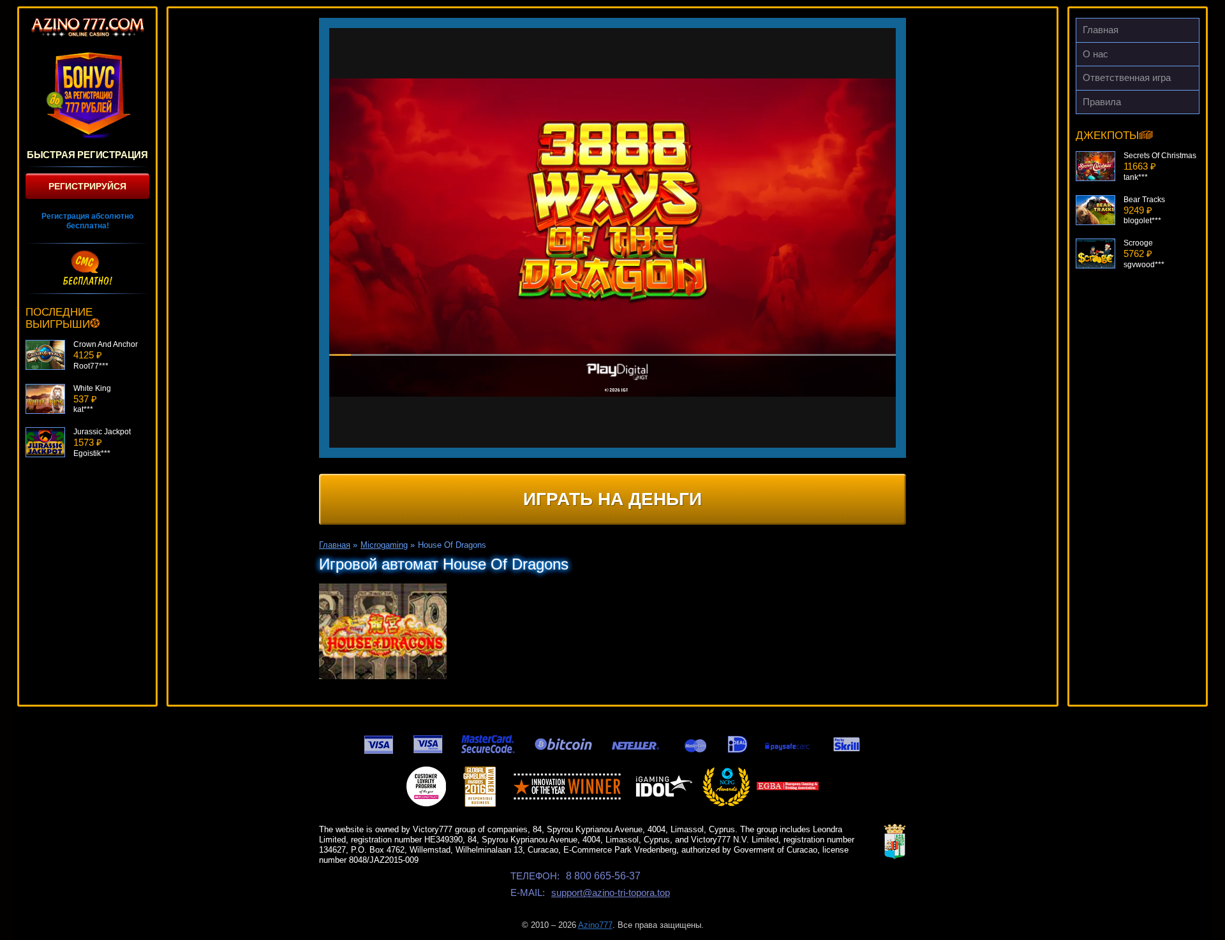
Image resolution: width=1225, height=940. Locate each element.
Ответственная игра (1127, 77)
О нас (1095, 53)
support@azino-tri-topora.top (610, 892)
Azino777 (595, 925)
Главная (1100, 29)
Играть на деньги (612, 499)
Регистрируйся (87, 186)
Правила (1102, 101)
